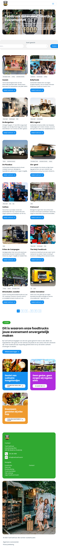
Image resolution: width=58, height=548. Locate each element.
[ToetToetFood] (5, 3)
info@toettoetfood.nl (16, 457)
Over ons (8, 467)
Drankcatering (9, 469)
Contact (31, 465)
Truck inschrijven (10, 471)
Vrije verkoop (9, 473)
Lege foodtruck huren (12, 475)
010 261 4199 (13, 454)
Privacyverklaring (8, 544)
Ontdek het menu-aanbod (14, 385)
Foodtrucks (8, 465)
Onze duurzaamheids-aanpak (14, 419)
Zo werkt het (39, 386)
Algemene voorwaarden (11, 542)
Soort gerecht (30, 42)
